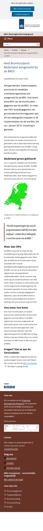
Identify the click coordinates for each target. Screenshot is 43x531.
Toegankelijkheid (14, 495)
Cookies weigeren (22, 14)
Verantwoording (13, 499)
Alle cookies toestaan (22, 9)
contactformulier (11, 449)
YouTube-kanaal (13, 468)
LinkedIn (10, 463)
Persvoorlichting (13, 503)
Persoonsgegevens (14, 491)
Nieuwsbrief (11, 458)
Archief (9, 507)
